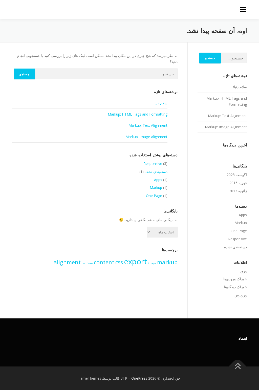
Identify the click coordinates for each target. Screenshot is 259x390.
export (135, 261)
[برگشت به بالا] (238, 366)
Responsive (152, 163)
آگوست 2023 (237, 174)
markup (167, 262)
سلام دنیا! (160, 102)
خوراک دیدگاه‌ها (235, 287)
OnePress (139, 378)
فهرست (242, 9)
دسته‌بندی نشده (156, 171)
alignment (67, 262)
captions (87, 263)
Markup (156, 187)
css (119, 262)
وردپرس (240, 295)
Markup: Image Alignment (146, 136)
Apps (158, 179)
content (104, 262)
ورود (243, 271)
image (152, 263)
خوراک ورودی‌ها (235, 278)
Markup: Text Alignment (147, 125)
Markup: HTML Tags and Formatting (137, 114)
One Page (154, 195)
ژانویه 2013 (238, 190)
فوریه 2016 (238, 182)
